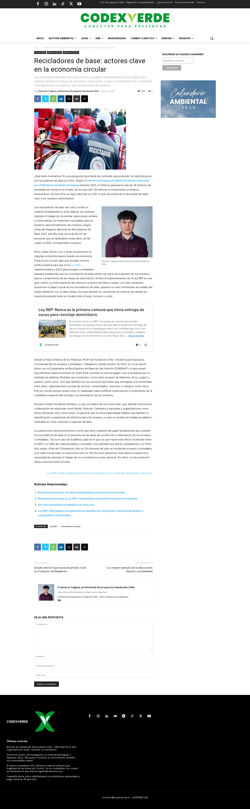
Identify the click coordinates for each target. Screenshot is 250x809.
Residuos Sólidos (54, 52)
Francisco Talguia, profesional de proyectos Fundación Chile (68, 91)
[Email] (68, 98)
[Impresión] (76, 98)
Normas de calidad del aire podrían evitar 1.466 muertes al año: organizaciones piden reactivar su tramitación (42, 748)
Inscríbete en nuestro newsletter (183, 54)
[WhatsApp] (53, 98)
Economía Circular (71, 52)
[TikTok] (62, 4)
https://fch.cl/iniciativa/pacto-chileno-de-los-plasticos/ (82, 592)
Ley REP (75, 265)
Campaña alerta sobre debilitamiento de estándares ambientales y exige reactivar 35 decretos (43, 778)
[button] (212, 38)
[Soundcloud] (115, 716)
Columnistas (48, 47)
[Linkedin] (54, 4)
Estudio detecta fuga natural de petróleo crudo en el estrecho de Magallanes (60, 569)
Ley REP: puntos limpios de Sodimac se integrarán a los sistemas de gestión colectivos (99, 473)
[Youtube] (79, 4)
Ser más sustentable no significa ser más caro (66, 504)
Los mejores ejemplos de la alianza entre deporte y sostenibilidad (130, 569)
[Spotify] (123, 716)
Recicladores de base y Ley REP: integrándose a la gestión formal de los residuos (87, 498)
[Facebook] (38, 4)
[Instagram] (46, 4)
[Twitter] (71, 4)
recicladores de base (71, 526)
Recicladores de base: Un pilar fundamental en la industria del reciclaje (81, 492)
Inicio (36, 47)
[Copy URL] (84, 98)
